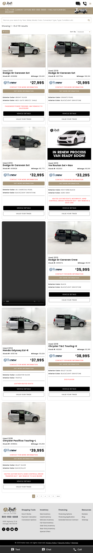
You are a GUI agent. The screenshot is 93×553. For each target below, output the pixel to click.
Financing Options (65, 514)
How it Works (26, 514)
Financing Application (67, 517)
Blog (83, 517)
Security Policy (64, 543)
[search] (89, 20)
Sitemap (85, 520)
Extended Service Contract (68, 520)
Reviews (85, 514)
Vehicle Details (24, 113)
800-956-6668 (10, 517)
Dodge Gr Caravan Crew (63, 260)
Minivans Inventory (47, 520)
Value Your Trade (23, 119)
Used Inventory (45, 517)
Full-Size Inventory (46, 523)
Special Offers (45, 531)
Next (58, 496)
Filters (6, 32)
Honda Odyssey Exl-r (15, 350)
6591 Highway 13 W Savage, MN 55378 (10, 522)
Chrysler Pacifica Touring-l (19, 440)
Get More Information (24, 91)
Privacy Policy (51, 543)
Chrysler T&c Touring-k (62, 346)
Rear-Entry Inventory (47, 529)
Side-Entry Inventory (47, 526)
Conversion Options (29, 520)
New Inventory (45, 514)
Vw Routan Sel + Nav (60, 165)
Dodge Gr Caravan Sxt (16, 73)
